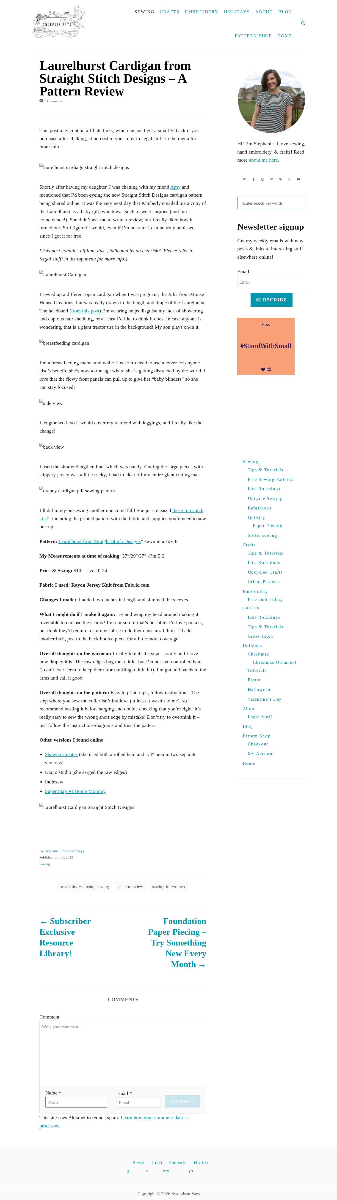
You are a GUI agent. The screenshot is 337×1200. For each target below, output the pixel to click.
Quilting (257, 517)
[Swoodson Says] (62, 24)
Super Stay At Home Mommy (75, 791)
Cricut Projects (264, 581)
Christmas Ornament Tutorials (272, 666)
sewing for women (168, 886)
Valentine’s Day (265, 699)
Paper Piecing (268, 525)
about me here (263, 160)
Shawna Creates (61, 754)
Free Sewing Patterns (271, 479)
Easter (254, 679)
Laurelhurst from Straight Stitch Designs (99, 541)
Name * (53, 1093)
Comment (49, 1017)
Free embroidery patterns (262, 603)
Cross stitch (260, 636)
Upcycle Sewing (265, 498)
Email (243, 271)
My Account (261, 753)
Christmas (258, 654)
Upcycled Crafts (265, 572)
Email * (124, 1093)
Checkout (258, 744)
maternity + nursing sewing (85, 886)
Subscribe (271, 300)
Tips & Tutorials (266, 469)
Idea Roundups (264, 488)
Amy (175, 187)
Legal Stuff (260, 716)
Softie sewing (262, 535)
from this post (85, 311)
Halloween (259, 689)
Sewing (44, 864)
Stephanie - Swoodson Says (64, 851)
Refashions (259, 508)
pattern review (130, 886)
